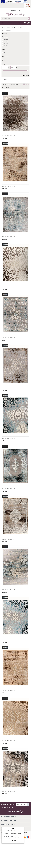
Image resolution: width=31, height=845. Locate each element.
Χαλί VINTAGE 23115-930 (8, 236)
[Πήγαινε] (28, 804)
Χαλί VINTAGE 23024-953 (8, 488)
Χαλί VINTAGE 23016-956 (8, 136)
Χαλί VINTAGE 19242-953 (8, 640)
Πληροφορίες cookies (8, 836)
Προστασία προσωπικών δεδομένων (12, 838)
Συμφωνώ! (12, 841)
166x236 (6, 43)
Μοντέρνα (13, 27)
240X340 (6, 45)
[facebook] (21, 811)
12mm (5, 60)
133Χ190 (6, 41)
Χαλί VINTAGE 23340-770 (8, 690)
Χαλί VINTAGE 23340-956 (8, 388)
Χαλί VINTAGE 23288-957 (8, 539)
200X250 (6, 37)
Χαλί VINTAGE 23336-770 (8, 186)
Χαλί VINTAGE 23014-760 (8, 287)
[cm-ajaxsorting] (24, 84)
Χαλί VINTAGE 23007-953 (8, 589)
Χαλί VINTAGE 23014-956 (8, 791)
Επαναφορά (26, 75)
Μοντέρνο (6, 53)
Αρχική (3, 27)
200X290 (6, 39)
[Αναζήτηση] (29, 18)
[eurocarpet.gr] (15, 14)
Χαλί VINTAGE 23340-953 (8, 337)
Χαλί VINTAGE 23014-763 (8, 741)
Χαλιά (8, 27)
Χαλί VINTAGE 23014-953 (8, 438)
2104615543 (16, 10)
